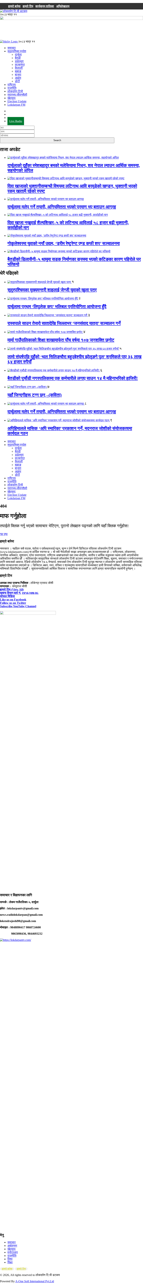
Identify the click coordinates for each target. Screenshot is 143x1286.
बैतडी (18, 57)
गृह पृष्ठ (4, 534)
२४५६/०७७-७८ (30, 592)
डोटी (17, 81)
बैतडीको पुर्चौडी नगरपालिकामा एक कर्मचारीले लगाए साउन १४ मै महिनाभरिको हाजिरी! (72, 378)
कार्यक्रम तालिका (44, 6)
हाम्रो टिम (28, 6)
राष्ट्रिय (11, 84)
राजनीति (11, 88)
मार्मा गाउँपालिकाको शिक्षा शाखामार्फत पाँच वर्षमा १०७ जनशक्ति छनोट (60, 340)
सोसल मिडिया (7, 596)
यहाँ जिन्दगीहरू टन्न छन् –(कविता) (34, 395)
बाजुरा (18, 74)
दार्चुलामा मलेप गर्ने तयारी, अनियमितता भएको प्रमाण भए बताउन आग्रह (61, 206)
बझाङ (18, 71)
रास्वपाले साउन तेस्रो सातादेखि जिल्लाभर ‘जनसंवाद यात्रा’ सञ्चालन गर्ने (64, 323)
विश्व (9, 1259)
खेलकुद (11, 98)
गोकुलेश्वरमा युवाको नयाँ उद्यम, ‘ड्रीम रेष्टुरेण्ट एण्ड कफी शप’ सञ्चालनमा (63, 243)
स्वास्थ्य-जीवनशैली (17, 94)
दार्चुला (18, 54)
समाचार (11, 47)
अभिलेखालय (62, 6)
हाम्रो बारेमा (14, 6)
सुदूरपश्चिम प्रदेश (16, 51)
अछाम (18, 77)
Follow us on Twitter (13, 602)
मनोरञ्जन (12, 1252)
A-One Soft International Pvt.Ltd (34, 1281)
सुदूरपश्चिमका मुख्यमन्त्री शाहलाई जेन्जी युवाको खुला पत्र (52, 289)
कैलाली (19, 67)
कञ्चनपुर (20, 64)
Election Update (16, 101)
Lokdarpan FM (16, 104)
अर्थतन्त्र (12, 1245)
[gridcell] (71, 735)
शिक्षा (10, 1262)
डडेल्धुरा (19, 61)
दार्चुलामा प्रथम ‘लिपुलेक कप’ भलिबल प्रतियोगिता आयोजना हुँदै (56, 306)
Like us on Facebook (13, 599)
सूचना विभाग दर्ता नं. (10, 592)
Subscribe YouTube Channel (18, 606)
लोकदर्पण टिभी (15, 91)
